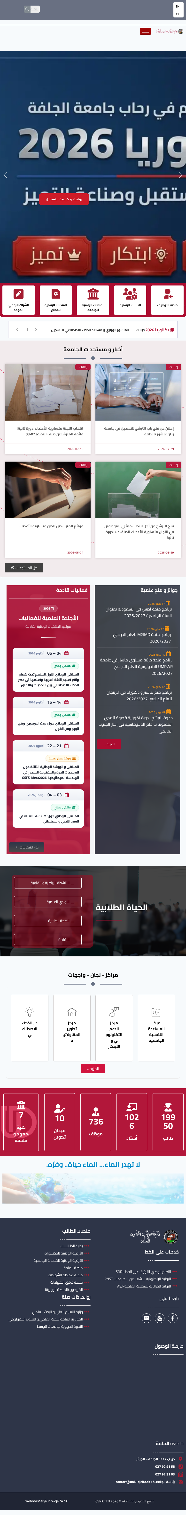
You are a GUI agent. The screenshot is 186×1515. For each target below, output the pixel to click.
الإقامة (64, 939)
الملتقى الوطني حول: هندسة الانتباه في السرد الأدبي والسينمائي (49, 818)
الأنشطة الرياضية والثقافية (50, 882)
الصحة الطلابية (59, 920)
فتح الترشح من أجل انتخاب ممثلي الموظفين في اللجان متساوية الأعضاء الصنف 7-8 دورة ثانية (139, 531)
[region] (93, 175)
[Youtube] (159, 1318)
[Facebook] (173, 1318)
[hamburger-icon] (145, 31)
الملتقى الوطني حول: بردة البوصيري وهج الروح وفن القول (48, 726)
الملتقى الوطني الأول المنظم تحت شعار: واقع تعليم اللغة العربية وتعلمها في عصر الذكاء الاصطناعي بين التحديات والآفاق (48, 679)
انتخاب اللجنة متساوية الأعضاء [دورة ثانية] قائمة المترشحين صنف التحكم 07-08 (50, 431)
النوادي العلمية (58, 901)
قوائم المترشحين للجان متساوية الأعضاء (51, 525)
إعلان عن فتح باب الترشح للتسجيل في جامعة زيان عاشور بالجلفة (139, 431)
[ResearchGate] (146, 1318)
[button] (5, 175)
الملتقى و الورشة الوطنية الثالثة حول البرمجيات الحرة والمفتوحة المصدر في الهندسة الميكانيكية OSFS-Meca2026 (50, 772)
